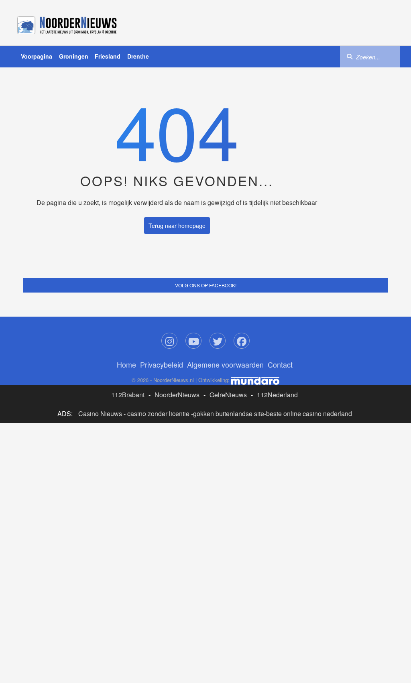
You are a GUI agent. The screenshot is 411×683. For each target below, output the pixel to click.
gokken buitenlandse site (228, 413)
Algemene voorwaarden (225, 364)
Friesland (107, 56)
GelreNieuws (228, 394)
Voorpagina (36, 56)
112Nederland (277, 394)
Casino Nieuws (100, 413)
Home (126, 364)
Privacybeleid (161, 364)
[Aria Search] (349, 56)
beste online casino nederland (309, 413)
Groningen (73, 56)
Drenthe (138, 56)
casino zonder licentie (158, 413)
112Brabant (127, 394)
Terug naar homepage (177, 226)
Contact (280, 364)
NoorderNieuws (177, 394)
